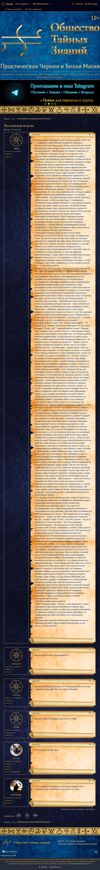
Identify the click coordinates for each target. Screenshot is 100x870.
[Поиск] (72, 3)
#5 (93, 744)
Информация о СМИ (8, 855)
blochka (16, 758)
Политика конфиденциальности (79, 864)
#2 (93, 650)
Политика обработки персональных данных (77, 843)
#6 (93, 781)
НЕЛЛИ (16, 727)
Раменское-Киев (15, 772)
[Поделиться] (89, 134)
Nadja (8, 130)
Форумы (9, 4)
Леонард (16, 695)
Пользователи (42, 4)
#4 (93, 713)
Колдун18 (16, 663)
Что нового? (23, 4)
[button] (29, 3)
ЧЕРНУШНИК (16, 795)
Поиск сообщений (34, 9)
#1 (93, 134)
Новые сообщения (15, 9)
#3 (93, 681)
